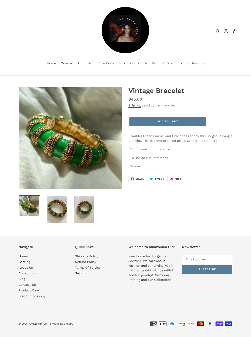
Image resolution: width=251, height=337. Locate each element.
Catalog (24, 262)
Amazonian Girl (38, 323)
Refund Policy (85, 262)
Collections (27, 273)
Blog (22, 279)
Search (80, 273)
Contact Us (27, 285)
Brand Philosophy (32, 296)
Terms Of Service (88, 267)
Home (23, 256)
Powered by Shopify (60, 323)
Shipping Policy (86, 256)
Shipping (134, 105)
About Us (26, 267)
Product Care (29, 290)
